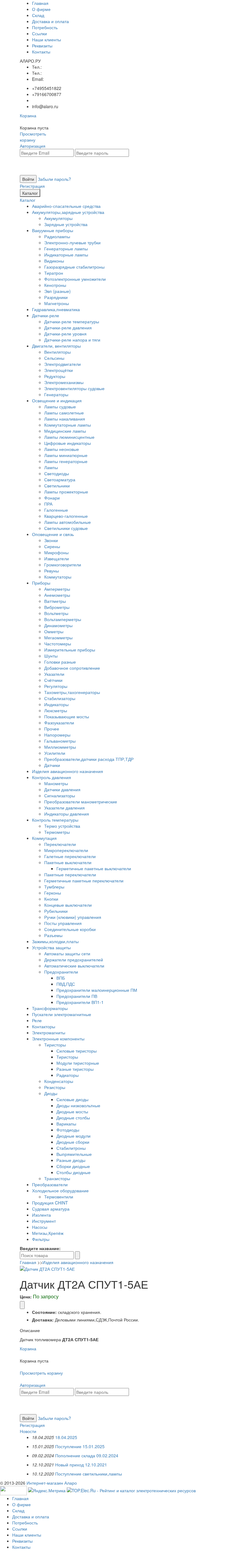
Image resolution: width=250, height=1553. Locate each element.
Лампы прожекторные (66, 492)
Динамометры (58, 625)
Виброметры (57, 607)
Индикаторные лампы (66, 255)
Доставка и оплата (50, 21)
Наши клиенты (46, 39)
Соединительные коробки (70, 929)
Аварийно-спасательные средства (66, 206)
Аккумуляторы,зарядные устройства (68, 212)
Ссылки (39, 33)
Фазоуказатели (59, 723)
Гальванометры (60, 741)
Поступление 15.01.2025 (80, 1446)
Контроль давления (51, 777)
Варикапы (66, 1124)
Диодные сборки (72, 1142)
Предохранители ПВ (76, 996)
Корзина (28, 115)
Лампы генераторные (66, 461)
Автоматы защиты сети (67, 953)
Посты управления (63, 923)
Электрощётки (58, 370)
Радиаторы (67, 1075)
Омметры (53, 631)
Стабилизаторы (59, 698)
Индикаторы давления (66, 814)
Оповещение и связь (53, 534)
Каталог (30, 193)
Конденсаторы (58, 1081)
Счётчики (53, 680)
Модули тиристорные (77, 1063)
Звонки (51, 540)
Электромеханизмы (64, 382)
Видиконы (54, 261)
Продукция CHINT (50, 1203)
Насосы (39, 1227)
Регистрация (32, 186)
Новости (28, 1431)
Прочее (51, 729)
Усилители (54, 753)
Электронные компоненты (58, 1039)
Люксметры (55, 710)
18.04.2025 (66, 1437)
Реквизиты (42, 46)
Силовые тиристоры (76, 1051)
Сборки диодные (73, 1166)
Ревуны (51, 571)
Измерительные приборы (69, 650)
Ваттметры (55, 601)
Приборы (41, 583)
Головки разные (60, 662)
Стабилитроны (71, 1148)
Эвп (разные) (57, 291)
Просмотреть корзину (33, 137)
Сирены (52, 546)
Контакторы (43, 1026)
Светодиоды (56, 473)
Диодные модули (73, 1136)
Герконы (52, 893)
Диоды (50, 1093)
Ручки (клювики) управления (72, 917)
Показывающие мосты (66, 716)
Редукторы (54, 376)
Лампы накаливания (64, 419)
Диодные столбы (73, 1118)
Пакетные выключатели (67, 862)
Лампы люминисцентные (69, 437)
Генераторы (56, 394)
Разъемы (53, 935)
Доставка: (43, 1320)
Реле (37, 1020)
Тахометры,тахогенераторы (72, 692)
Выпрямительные (74, 1154)
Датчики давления (62, 789)
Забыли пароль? (54, 179)
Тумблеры (54, 887)
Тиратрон (53, 273)
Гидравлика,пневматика (56, 309)
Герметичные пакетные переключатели (83, 881)
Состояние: (44, 1312)
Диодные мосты (72, 1111)
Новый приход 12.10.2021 (81, 1465)
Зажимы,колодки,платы (55, 941)
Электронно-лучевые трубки (72, 242)
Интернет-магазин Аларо (52, 1483)
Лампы (51, 467)
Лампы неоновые (61, 449)
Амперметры (57, 589)
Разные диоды (70, 1160)
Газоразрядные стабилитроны (74, 267)
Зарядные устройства (66, 224)
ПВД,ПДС (65, 984)
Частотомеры (57, 644)
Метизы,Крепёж (47, 1233)
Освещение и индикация (57, 400)
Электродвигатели (62, 364)
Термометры (57, 832)
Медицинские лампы (65, 431)
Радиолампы (57, 236)
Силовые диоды (72, 1099)
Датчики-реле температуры (71, 321)
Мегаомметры (58, 637)
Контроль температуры (55, 820)
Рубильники (56, 911)
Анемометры (57, 595)
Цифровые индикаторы (67, 443)
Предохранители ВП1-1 (80, 1002)
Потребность (45, 27)
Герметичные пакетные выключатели (93, 868)
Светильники (57, 486)
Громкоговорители (62, 565)
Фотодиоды (67, 1130)
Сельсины (54, 358)
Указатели (54, 674)
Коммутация (44, 838)
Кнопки (51, 899)
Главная (40, 3)
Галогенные (56, 510)
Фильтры (40, 1239)
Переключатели (60, 844)
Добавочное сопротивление (72, 668)
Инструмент (44, 1221)
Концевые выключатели (68, 905)
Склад (38, 15)
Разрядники (56, 297)
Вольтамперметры (62, 619)
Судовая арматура (51, 1209)
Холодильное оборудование (60, 1190)
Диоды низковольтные (78, 1105)
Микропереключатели (66, 850)
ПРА (48, 504)
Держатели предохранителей (73, 960)
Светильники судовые (66, 528)
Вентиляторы (57, 352)
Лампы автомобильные (67, 522)
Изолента (41, 1215)
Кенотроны (55, 285)
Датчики (52, 765)
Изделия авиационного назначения (67, 771)
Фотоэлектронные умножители (75, 279)
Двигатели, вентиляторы (56, 346)
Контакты (41, 52)
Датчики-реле (45, 315)
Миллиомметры (60, 747)
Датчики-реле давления (68, 328)
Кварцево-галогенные (66, 516)
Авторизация (32, 146)
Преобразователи (50, 1184)
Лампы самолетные (64, 413)
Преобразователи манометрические (80, 802)
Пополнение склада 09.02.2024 (86, 1455)
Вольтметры (56, 613)
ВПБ (60, 978)
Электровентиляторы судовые (74, 388)
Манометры (56, 783)
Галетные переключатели (70, 856)
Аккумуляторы (58, 218)
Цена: (26, 1297)
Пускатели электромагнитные (61, 1014)
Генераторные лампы (66, 249)
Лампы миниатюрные (66, 455)
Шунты (51, 656)
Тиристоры (55, 1045)
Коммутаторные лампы (67, 425)
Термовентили (58, 1197)
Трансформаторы (50, 1008)
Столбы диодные (73, 1172)
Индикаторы (56, 704)
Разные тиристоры (75, 1069)
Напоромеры (57, 735)
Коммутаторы (57, 577)
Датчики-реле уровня (65, 334)
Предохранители (61, 972)
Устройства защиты (51, 947)
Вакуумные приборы (52, 230)
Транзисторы (57, 1178)
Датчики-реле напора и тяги (72, 340)
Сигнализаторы (59, 795)
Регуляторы (55, 686)
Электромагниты (48, 1032)
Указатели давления (64, 808)
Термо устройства (62, 826)
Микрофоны (56, 552)
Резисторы (54, 1087)
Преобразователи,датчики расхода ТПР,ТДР (89, 759)
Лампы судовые (60, 407)
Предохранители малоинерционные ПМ (96, 990)
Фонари (52, 498)
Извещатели (56, 558)
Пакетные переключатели (70, 874)
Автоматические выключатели (74, 966)
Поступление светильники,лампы (88, 1474)
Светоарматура (59, 479)
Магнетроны (56, 303)
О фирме (41, 9)
